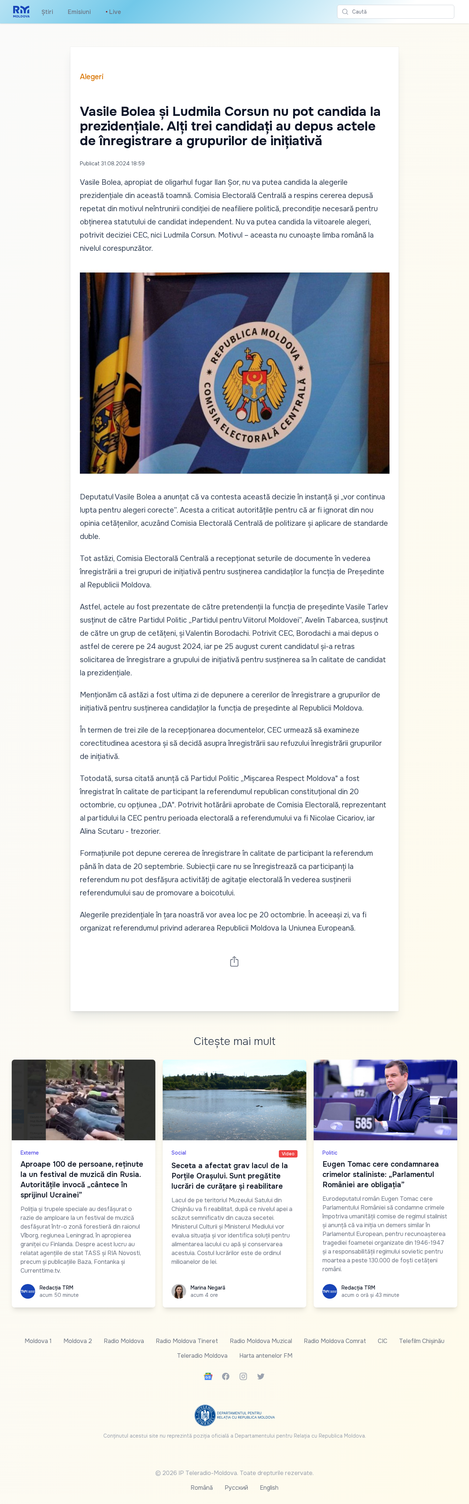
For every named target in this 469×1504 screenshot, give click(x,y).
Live (113, 12)
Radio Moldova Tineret (187, 1341)
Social (178, 1152)
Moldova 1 (38, 1341)
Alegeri (92, 76)
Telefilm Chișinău (421, 1341)
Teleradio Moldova (202, 1356)
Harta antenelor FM (265, 1356)
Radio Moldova (124, 1341)
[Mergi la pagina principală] (21, 11)
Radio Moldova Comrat (335, 1341)
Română (202, 1488)
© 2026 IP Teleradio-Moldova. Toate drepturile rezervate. (234, 1473)
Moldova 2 (77, 1341)
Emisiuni (79, 12)
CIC (382, 1341)
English (269, 1488)
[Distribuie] (234, 961)
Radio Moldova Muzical (261, 1341)
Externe (30, 1152)
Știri (47, 12)
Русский (236, 1488)
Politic (329, 1152)
